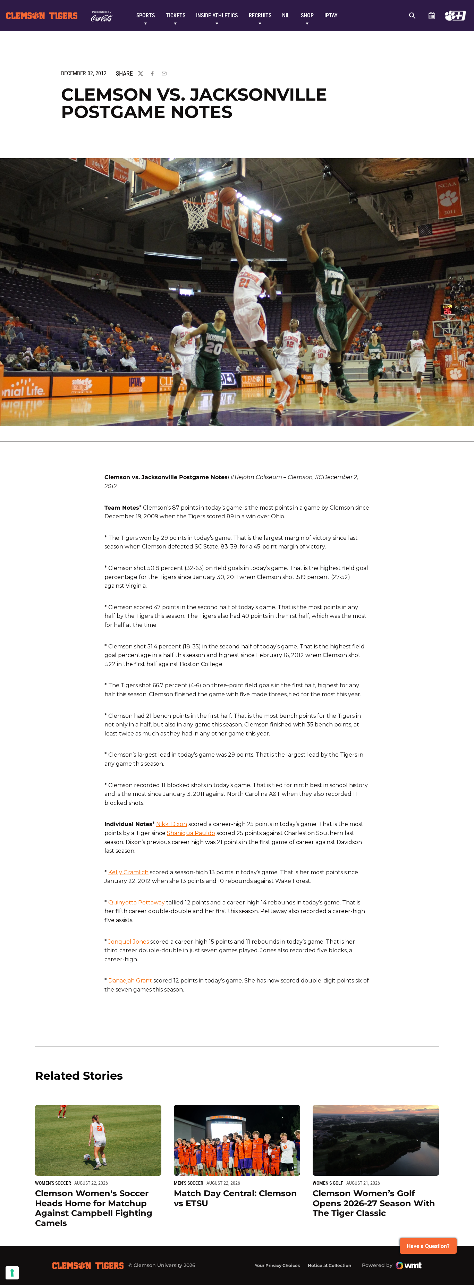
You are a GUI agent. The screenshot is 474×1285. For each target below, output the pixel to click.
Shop (307, 15)
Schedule (431, 16)
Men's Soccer (188, 1183)
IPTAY (331, 15)
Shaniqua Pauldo (191, 833)
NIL (286, 15)
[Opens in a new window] (455, 16)
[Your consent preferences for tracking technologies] (12, 1272)
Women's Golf (328, 1183)
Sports (145, 15)
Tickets (175, 15)
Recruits (260, 15)
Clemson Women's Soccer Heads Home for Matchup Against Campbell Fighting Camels (93, 1208)
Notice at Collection (329, 1265)
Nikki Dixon (171, 824)
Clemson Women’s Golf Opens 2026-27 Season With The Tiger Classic (374, 1203)
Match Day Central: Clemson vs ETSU (235, 1198)
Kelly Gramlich (128, 872)
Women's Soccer (53, 1183)
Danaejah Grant (130, 980)
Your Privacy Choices (277, 1265)
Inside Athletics (217, 15)
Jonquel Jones (128, 941)
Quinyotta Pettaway (136, 902)
